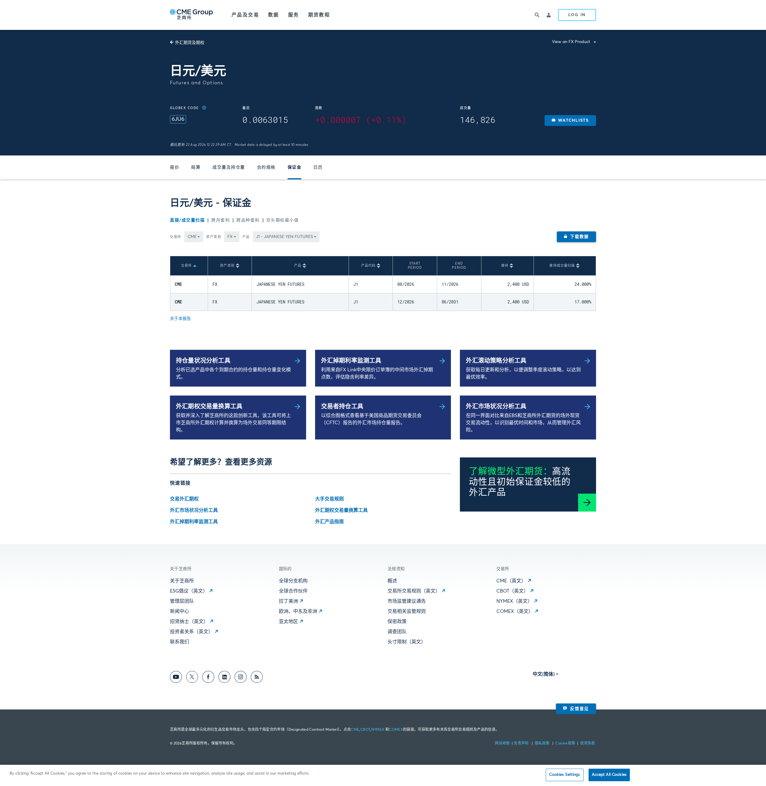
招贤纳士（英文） (189, 621)
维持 (504, 265)
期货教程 (319, 15)
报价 (174, 167)
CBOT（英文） (512, 591)
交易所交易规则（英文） (413, 591)
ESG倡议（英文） (189, 591)
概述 (392, 581)
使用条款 (587, 743)
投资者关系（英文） (191, 631)
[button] (570, 120)
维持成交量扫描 (562, 265)
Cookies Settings (564, 775)
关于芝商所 (182, 581)
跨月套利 (220, 220)
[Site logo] (192, 15)
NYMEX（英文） (514, 601)
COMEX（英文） (514, 611)
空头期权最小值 (282, 220)
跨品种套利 (248, 220)
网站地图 (503, 743)
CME (355, 730)
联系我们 (179, 642)
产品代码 (368, 265)
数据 (273, 15)
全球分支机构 (293, 581)
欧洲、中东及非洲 (298, 611)
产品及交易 (245, 15)
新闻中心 (179, 611)
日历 (318, 167)
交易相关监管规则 (406, 611)
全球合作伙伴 (293, 591)
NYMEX (377, 730)
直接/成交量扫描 (187, 220)
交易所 (175, 237)
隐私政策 (543, 743)
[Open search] (537, 14)
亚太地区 (288, 621)
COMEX (396, 730)
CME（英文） (511, 581)
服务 (293, 15)
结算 (195, 167)
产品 (246, 237)
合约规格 (266, 167)
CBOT (365, 730)
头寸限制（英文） (406, 642)
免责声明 (522, 743)
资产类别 (213, 237)
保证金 (295, 167)
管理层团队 (182, 601)
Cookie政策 (565, 743)
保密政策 (397, 621)
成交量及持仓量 (228, 167)
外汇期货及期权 (189, 43)
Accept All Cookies (609, 775)
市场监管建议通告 (406, 601)
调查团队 (397, 631)
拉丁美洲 (288, 601)
